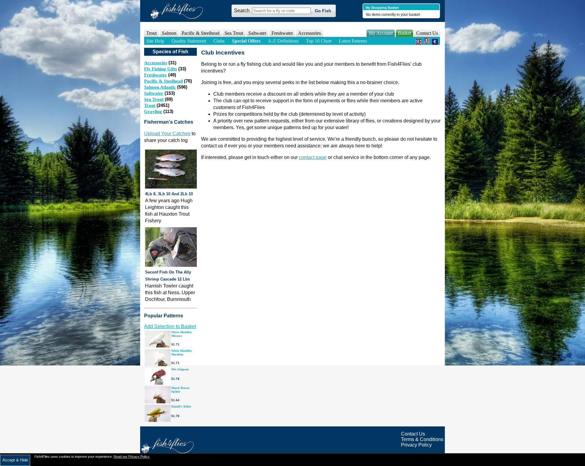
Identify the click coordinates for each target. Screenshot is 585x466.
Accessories (309, 33)
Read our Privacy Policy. (132, 456)
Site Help (155, 41)
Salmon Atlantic (160, 87)
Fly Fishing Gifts (160, 68)
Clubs (219, 41)
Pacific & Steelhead (163, 81)
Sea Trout (154, 99)
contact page (313, 157)
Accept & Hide (15, 460)
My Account (381, 33)
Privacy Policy (416, 444)
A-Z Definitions (283, 41)
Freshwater (155, 74)
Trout (149, 105)
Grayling (153, 111)
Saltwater (153, 93)
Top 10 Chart (319, 41)
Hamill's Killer (181, 406)
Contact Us (427, 33)
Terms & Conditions (422, 439)
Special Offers (246, 41)
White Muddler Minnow (181, 333)
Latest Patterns (353, 41)
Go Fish (323, 10)
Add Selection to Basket (170, 326)
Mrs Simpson (180, 369)
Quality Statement (189, 41)
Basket (404, 33)
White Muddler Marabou (181, 352)
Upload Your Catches (167, 133)
